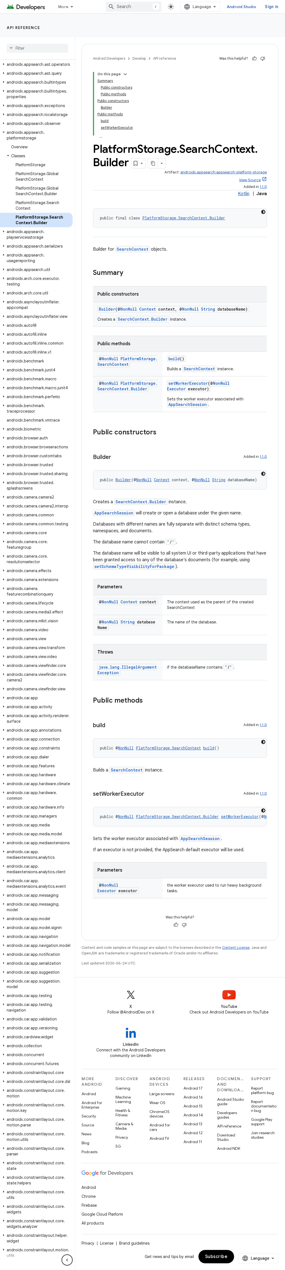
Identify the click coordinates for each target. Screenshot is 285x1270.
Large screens (161, 1093)
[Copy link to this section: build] (110, 725)
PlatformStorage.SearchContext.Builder (183, 218)
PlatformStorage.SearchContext (127, 361)
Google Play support (261, 1121)
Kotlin (243, 194)
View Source (250, 180)
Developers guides (227, 1115)
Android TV (159, 1138)
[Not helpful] (263, 58)
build (174, 358)
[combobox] (133, 7)
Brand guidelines (134, 1243)
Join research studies (263, 1135)
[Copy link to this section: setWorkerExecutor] (149, 794)
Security (89, 1116)
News (86, 1133)
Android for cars (159, 1127)
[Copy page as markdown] (153, 163)
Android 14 (193, 1114)
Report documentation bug (263, 1106)
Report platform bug (262, 1090)
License (107, 1243)
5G (118, 1146)
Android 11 (192, 1141)
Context (147, 309)
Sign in (271, 6)
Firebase (89, 1205)
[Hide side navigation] (67, 1260)
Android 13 (192, 1123)
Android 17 (193, 1088)
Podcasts (89, 1151)
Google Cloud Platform (102, 1214)
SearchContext (132, 249)
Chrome (89, 1196)
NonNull (128, 309)
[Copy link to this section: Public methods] (148, 701)
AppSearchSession (187, 404)
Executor (176, 388)
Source (88, 1125)
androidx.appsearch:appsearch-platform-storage (223, 172)
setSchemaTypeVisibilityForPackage (134, 566)
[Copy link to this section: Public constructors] (162, 432)
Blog (85, 1142)
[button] (36, 64)
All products (93, 1223)
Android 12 (193, 1132)
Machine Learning (123, 1099)
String (208, 309)
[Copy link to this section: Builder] (116, 457)
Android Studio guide (230, 1101)
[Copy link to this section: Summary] (128, 273)
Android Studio (241, 6)
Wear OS (157, 1102)
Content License (236, 947)
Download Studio (226, 1137)
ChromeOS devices (159, 1114)
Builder (107, 309)
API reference (23, 27)
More (63, 6)
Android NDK (228, 1148)
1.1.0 (263, 186)
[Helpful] (254, 58)
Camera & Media (124, 1126)
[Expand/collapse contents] (125, 74)
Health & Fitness (123, 1112)
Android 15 (193, 1106)
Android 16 (193, 1097)
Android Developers (109, 58)
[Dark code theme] (263, 212)
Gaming (123, 1088)
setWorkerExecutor (188, 383)
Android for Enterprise (92, 1105)
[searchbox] (37, 48)
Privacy (122, 1137)
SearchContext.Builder (143, 319)
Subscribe (216, 1256)
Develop (139, 58)
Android (89, 1093)
